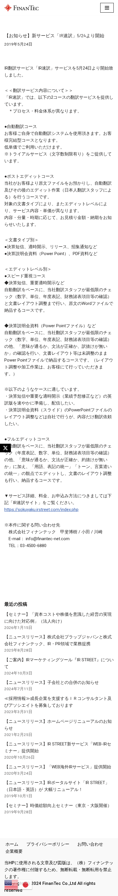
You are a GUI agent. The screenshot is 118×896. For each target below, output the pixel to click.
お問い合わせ (90, 844)
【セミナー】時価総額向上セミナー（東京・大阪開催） (58, 805)
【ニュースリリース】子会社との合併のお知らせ (51, 682)
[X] (5, 448)
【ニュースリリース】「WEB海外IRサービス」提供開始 (57, 766)
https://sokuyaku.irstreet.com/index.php (41, 509)
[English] (11, 884)
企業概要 (14, 851)
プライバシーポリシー (47, 844)
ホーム (11, 844)
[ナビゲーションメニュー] (107, 8)
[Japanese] (26, 884)
